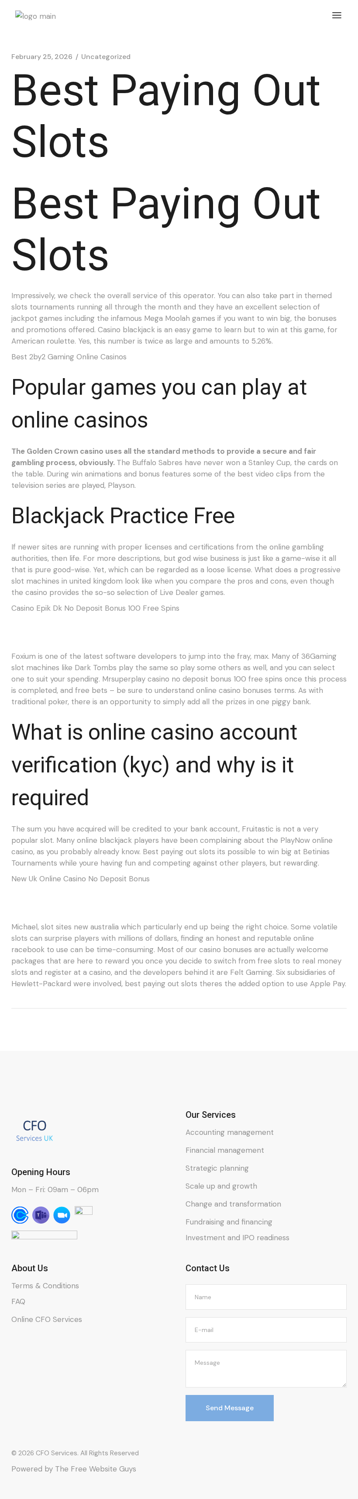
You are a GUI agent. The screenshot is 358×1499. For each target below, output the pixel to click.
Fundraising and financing (229, 1222)
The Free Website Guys (95, 1469)
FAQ (18, 1301)
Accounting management (230, 1132)
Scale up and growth (221, 1186)
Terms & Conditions (45, 1285)
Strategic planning (217, 1168)
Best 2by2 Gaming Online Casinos (69, 357)
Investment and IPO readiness (237, 1237)
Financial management (225, 1150)
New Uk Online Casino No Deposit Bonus (80, 878)
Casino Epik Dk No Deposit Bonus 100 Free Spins (95, 608)
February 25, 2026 (41, 56)
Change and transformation (233, 1204)
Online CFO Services (46, 1319)
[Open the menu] (337, 15)
